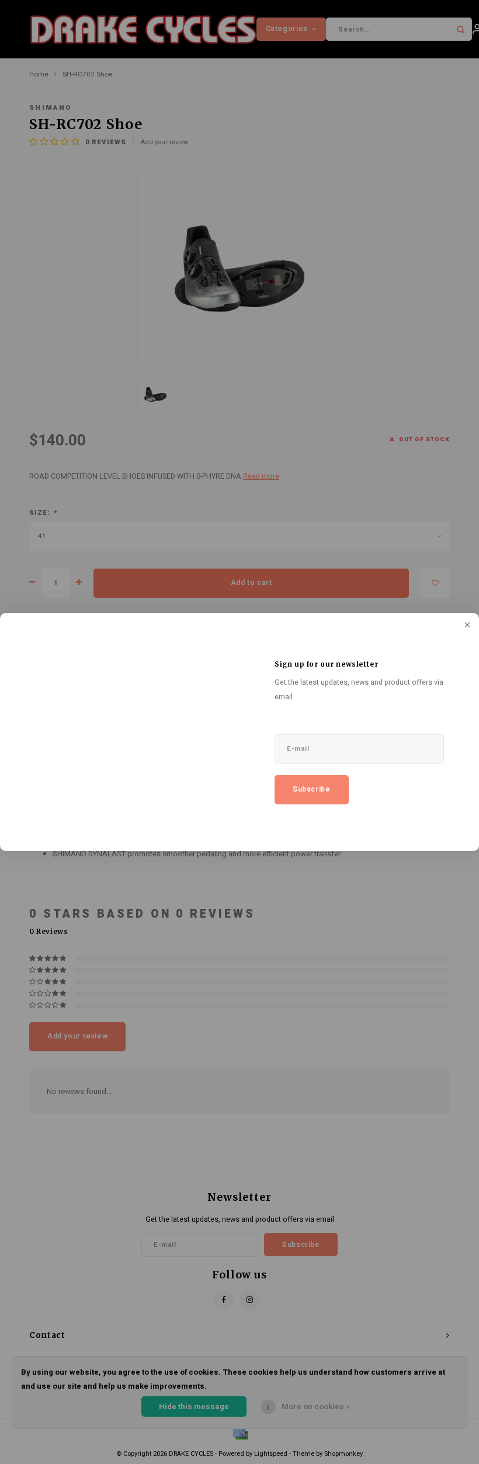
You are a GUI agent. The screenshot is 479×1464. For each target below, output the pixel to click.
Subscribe (312, 789)
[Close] (466, 626)
